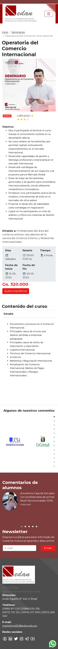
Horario (27, 250)
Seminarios (18, 32)
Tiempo (45, 250)
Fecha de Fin (29, 267)
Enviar (48, 548)
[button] (54, 416)
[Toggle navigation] (48, 14)
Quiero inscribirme (15, 291)
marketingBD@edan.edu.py (19, 625)
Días (8, 250)
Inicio (5, 32)
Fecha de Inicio (11, 267)
